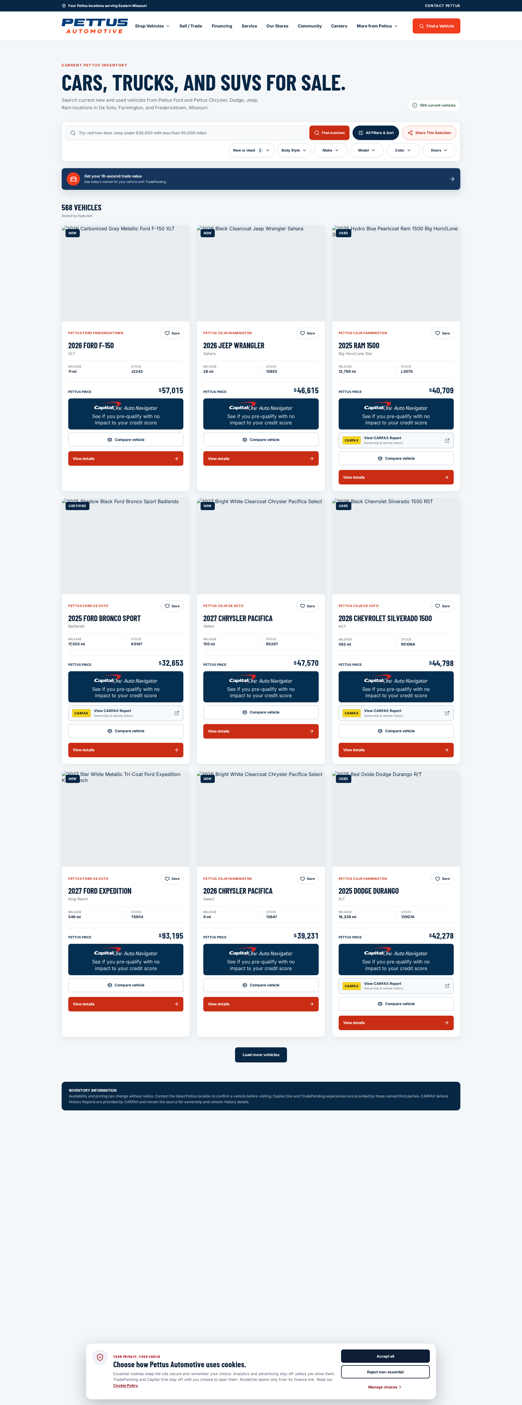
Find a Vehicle (440, 26)
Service (249, 26)
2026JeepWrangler (233, 345)
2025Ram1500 (359, 345)
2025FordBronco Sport (104, 618)
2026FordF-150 (91, 345)
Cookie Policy (125, 1385)
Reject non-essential (385, 1372)
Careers (339, 26)
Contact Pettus (442, 6)
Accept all (385, 1356)
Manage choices (383, 1387)
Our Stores (277, 26)
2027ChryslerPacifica (237, 618)
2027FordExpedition (99, 890)
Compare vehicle (129, 439)
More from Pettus (374, 26)
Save (175, 333)
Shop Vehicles (149, 26)
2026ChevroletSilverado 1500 (385, 618)
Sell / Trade (190, 26)
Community (310, 26)
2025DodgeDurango (369, 890)
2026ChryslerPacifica (237, 890)
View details (84, 458)
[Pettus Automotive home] (95, 26)
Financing (222, 26)
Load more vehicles (261, 1054)
